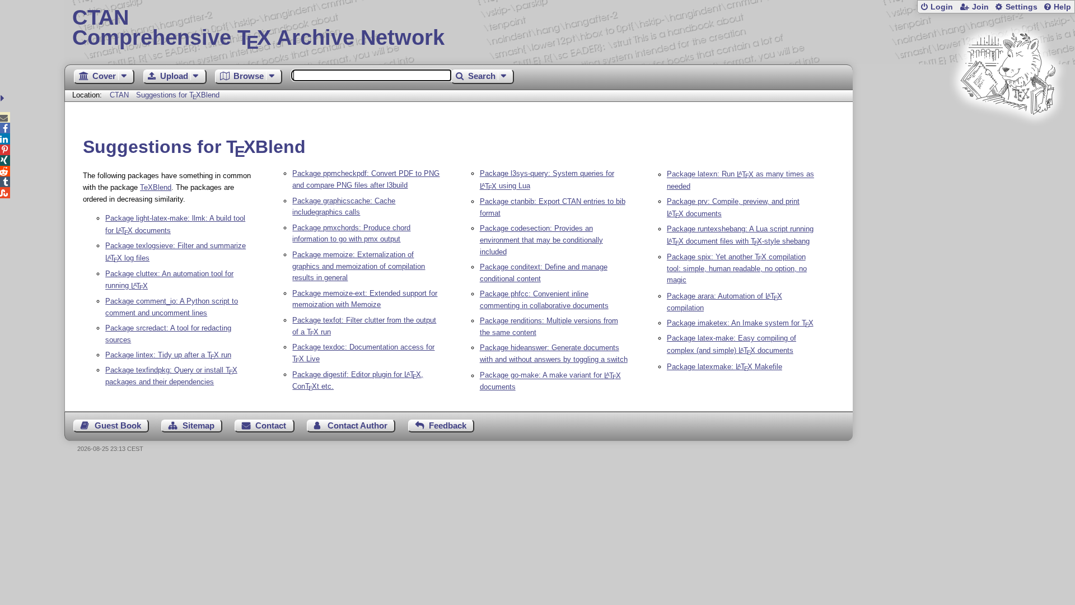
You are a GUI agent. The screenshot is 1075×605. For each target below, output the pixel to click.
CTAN (119, 95)
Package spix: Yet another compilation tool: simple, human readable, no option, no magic (737, 269)
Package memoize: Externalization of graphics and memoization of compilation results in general (358, 266)
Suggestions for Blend (177, 95)
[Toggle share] (4, 98)
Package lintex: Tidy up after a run (168, 355)
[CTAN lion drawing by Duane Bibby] (1008, 136)
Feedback (447, 425)
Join (980, 7)
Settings (1021, 7)
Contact (270, 425)
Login (942, 7)
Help (1062, 7)
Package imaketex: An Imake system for (740, 323)
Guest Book (118, 425)
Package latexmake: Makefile (724, 366)
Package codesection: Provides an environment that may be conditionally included (541, 240)
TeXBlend (155, 187)
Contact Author (357, 425)
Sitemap (198, 425)
